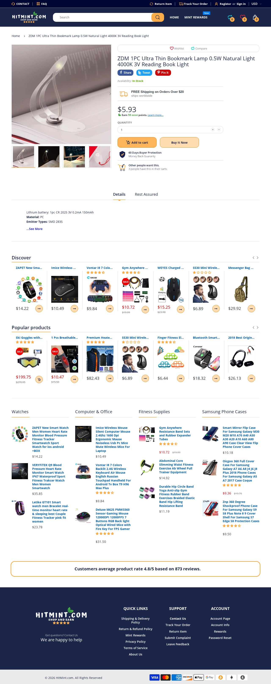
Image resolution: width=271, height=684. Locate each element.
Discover (21, 257)
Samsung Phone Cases (224, 411)
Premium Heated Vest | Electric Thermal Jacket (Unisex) (100, 338)
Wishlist (179, 48)
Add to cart (139, 142)
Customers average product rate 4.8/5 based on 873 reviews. (138, 569)
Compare (201, 48)
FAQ (44, 4)
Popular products (31, 327)
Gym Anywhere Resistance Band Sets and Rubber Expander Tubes (135, 268)
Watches (20, 411)
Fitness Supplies (154, 411)
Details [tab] (119, 194)
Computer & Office (93, 411)
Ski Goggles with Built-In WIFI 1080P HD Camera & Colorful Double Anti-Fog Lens (29, 338)
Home (16, 36)
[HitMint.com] (29, 17)
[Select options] (39, 308)
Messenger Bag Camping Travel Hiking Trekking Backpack (241, 268)
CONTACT (22, 4)
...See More (34, 229)
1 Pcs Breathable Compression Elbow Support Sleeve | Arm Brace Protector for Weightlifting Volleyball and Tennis (64, 338)
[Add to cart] (39, 379)
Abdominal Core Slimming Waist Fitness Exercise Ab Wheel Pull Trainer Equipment (176, 466)
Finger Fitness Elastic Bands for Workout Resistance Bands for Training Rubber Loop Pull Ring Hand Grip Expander (171, 338)
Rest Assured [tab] (146, 194)
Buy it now (179, 142)
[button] (96, 272)
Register (225, 4)
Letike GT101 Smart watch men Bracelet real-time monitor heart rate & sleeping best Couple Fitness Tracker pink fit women (50, 511)
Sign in (241, 4)
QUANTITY (125, 122)
